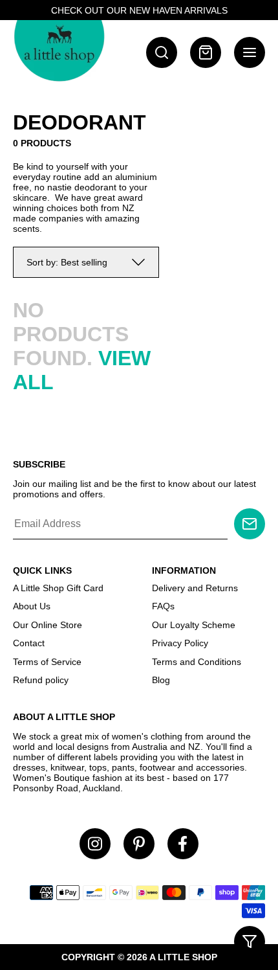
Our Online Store (47, 625)
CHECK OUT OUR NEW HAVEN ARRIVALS (139, 10)
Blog (161, 680)
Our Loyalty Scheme (193, 625)
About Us (31, 606)
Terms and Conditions (196, 662)
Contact (29, 643)
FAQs (163, 606)
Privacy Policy (180, 643)
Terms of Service (47, 662)
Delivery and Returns (195, 588)
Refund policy (41, 680)
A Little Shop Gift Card (58, 588)
